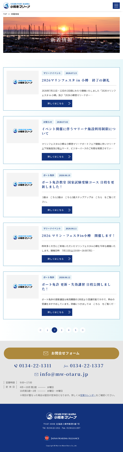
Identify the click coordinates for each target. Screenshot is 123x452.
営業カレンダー (88, 395)
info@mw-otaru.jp (64, 374)
